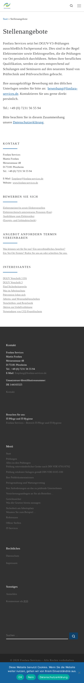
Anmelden (11, 594)
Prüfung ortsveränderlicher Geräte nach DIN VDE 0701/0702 (38, 466)
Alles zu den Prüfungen (18, 462)
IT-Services (12, 528)
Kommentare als (17, 601)
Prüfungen (11, 459)
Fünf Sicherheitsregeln (15, 286)
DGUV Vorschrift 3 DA (15, 278)
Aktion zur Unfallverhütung (17, 307)
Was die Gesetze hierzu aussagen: (23, 502)
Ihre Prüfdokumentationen (20, 477)
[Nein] (79, 673)
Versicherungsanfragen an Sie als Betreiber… (30, 493)
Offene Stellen (13, 523)
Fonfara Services (30, 660)
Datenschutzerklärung (28, 122)
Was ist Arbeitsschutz (14, 290)
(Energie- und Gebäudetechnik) (19, 220)
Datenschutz (12, 556)
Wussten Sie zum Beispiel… (21, 512)
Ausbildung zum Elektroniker (18, 216)
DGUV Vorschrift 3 (13, 282)
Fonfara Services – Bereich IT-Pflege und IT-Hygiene (34, 423)
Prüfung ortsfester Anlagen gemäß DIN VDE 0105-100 (34, 472)
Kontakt (10, 392)
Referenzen (12, 517)
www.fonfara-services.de (25, 182)
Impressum (11, 563)
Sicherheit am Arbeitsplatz (20, 508)
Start (5, 18)
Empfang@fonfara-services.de (27, 178)
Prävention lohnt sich (14, 294)
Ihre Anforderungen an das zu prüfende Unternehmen (34, 488)
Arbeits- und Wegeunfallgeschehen (21, 298)
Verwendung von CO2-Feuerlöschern (22, 311)
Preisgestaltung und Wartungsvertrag (25, 482)
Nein (31, 677)
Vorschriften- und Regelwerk (18, 302)
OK (20, 677)
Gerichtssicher (13, 499)
